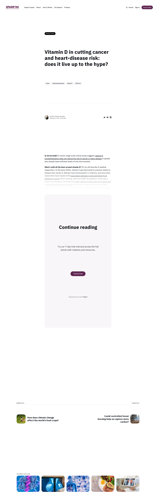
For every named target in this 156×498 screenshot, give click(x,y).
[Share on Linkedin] (109, 117)
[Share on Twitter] (103, 117)
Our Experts (58, 7)
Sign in (137, 7)
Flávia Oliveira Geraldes (58, 116)
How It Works (47, 7)
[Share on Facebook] (106, 117)
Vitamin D (69, 83)
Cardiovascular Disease (58, 83)
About (38, 7)
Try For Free (147, 7)
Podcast (67, 7)
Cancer (47, 83)
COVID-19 (78, 83)
